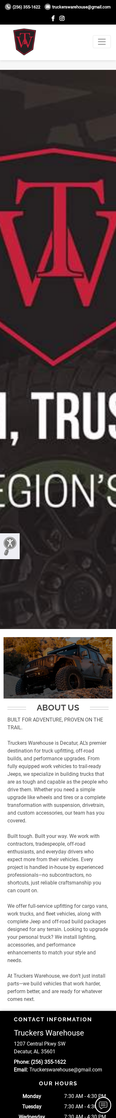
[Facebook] (53, 18)
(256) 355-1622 (26, 7)
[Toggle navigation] (102, 41)
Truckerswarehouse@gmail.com (81, 7)
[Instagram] (62, 18)
